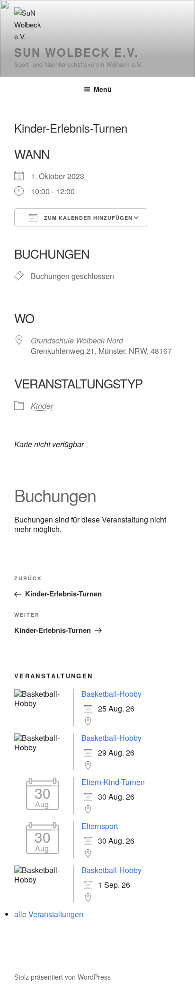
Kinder (42, 405)
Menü (103, 89)
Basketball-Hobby (111, 693)
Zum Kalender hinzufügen (87, 217)
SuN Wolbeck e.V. (76, 52)
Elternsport (99, 825)
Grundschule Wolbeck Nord (77, 340)
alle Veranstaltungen (48, 914)
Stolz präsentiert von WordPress (62, 977)
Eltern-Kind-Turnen (113, 781)
